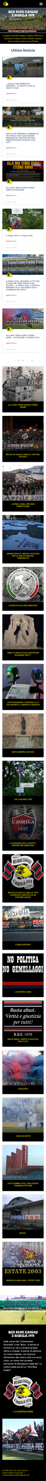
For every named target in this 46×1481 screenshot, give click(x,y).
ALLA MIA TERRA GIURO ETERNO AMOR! (23, 406)
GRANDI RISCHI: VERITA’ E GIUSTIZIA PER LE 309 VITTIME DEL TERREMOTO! (23, 555)
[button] (41, 3)
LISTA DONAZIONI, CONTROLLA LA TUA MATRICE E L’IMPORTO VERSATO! (23, 703)
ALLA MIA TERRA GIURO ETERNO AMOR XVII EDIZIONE (20, 189)
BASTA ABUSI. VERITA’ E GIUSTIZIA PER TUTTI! (23, 1040)
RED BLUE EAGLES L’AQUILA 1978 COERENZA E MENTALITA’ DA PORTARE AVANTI (23, 894)
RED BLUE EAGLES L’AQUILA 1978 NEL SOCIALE (23, 455)
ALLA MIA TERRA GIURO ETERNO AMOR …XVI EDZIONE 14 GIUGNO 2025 (22, 336)
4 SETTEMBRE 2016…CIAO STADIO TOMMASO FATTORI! (23, 1184)
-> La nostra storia (23, 1411)
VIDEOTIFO (23, 1089)
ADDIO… (23, 1233)
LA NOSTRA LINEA (23, 992)
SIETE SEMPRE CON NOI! (23, 752)
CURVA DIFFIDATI (23, 944)
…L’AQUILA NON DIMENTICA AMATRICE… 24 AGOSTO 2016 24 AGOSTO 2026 (20, 86)
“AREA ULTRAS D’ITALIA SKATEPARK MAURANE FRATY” (23, 654)
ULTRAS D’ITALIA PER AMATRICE (23, 605)
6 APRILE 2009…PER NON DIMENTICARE (23, 505)
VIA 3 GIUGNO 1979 (23, 799)
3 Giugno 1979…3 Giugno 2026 (19, 235)
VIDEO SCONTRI (23, 1136)
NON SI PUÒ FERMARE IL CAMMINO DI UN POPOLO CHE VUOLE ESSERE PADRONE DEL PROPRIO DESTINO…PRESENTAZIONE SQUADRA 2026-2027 (22, 138)
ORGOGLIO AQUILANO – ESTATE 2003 (23, 1280)
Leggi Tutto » (11, 93)
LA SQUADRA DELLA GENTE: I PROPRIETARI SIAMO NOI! (23, 844)
